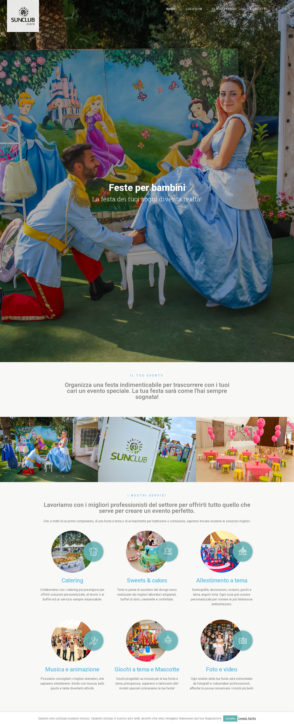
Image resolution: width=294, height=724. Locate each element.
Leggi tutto (247, 718)
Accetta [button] (230, 718)
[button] (4, 449)
